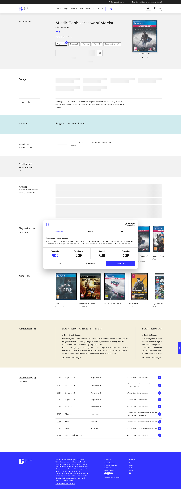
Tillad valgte (90, 264)
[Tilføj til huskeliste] (100, 53)
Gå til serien (23, 233)
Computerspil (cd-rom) (112, 44)
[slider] (145, 37)
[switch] (79, 255)
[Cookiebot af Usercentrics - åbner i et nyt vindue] (126, 224)
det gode (60, 123)
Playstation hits (27, 228)
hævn (81, 123)
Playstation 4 (61, 44)
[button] (109, 377)
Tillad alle (120, 264)
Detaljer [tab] (90, 231)
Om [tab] (122, 231)
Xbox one (86, 44)
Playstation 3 (74, 44)
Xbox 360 (97, 44)
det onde (71, 123)
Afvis (60, 264)
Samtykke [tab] (59, 231)
